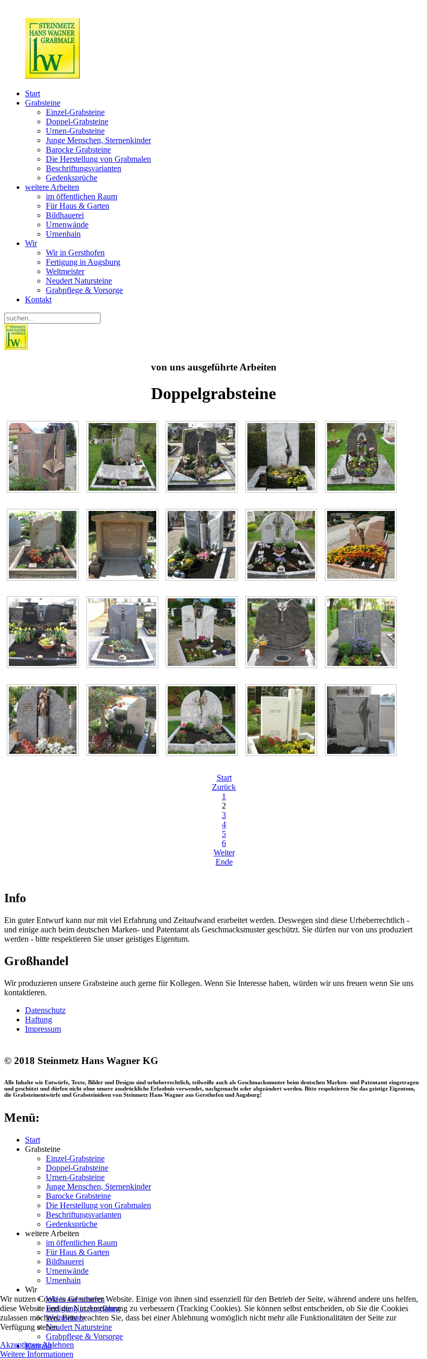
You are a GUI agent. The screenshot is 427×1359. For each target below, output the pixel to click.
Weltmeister (65, 271)
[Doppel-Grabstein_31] (44, 721)
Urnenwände (67, 224)
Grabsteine (42, 102)
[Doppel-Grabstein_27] (124, 633)
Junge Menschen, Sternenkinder (98, 140)
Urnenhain (63, 233)
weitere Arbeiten (52, 187)
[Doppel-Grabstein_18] (203, 458)
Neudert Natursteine (79, 280)
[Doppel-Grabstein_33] (203, 721)
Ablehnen (58, 1344)
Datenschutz (45, 1010)
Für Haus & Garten (77, 205)
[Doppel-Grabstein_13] (282, 458)
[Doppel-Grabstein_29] (282, 633)
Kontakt (38, 299)
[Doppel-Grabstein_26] (44, 633)
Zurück (224, 787)
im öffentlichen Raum (81, 196)
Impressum (43, 1028)
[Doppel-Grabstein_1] (124, 546)
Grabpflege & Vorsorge (84, 290)
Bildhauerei (65, 215)
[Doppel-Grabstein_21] (362, 458)
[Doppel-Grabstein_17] (124, 458)
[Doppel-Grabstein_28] (203, 633)
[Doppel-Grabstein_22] (44, 546)
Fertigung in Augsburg (83, 262)
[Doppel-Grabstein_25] (362, 546)
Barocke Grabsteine (78, 149)
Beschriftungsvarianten (83, 168)
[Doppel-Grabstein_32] (124, 721)
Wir (31, 243)
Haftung (38, 1019)
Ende (224, 861)
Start (32, 93)
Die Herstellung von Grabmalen (98, 159)
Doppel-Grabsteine (77, 121)
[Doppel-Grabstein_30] (362, 633)
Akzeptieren (20, 1344)
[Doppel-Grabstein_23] (203, 546)
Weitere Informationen (36, 1354)
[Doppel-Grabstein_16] (44, 458)
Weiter (224, 852)
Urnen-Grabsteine (75, 130)
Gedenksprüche (71, 177)
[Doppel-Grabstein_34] (282, 721)
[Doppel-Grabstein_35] (362, 721)
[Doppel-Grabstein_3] (282, 546)
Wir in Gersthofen (75, 252)
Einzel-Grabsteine (75, 112)
